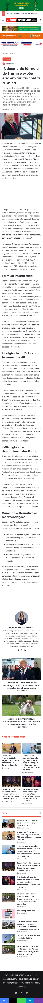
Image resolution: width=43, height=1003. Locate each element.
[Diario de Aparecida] (21, 20)
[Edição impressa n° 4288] (8, 913)
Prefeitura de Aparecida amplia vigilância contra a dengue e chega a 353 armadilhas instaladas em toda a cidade (31, 763)
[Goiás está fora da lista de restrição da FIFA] (8, 938)
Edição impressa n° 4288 (28, 910)
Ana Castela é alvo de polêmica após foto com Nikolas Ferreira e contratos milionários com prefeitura (31, 795)
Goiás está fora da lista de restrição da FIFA (28, 936)
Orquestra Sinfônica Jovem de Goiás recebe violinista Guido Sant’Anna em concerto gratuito (11, 794)
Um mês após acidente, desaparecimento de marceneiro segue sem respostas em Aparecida (28, 925)
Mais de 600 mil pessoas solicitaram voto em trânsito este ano (27, 823)
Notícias (13, 54)
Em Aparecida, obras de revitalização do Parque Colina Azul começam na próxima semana (28, 950)
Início (6, 54)
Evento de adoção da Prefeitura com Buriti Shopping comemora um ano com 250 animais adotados (28, 899)
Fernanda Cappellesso (21, 627)
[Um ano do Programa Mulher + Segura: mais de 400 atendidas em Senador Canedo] (11, 748)
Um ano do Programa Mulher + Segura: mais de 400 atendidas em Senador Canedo (11, 760)
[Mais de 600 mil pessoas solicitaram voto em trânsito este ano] (8, 823)
